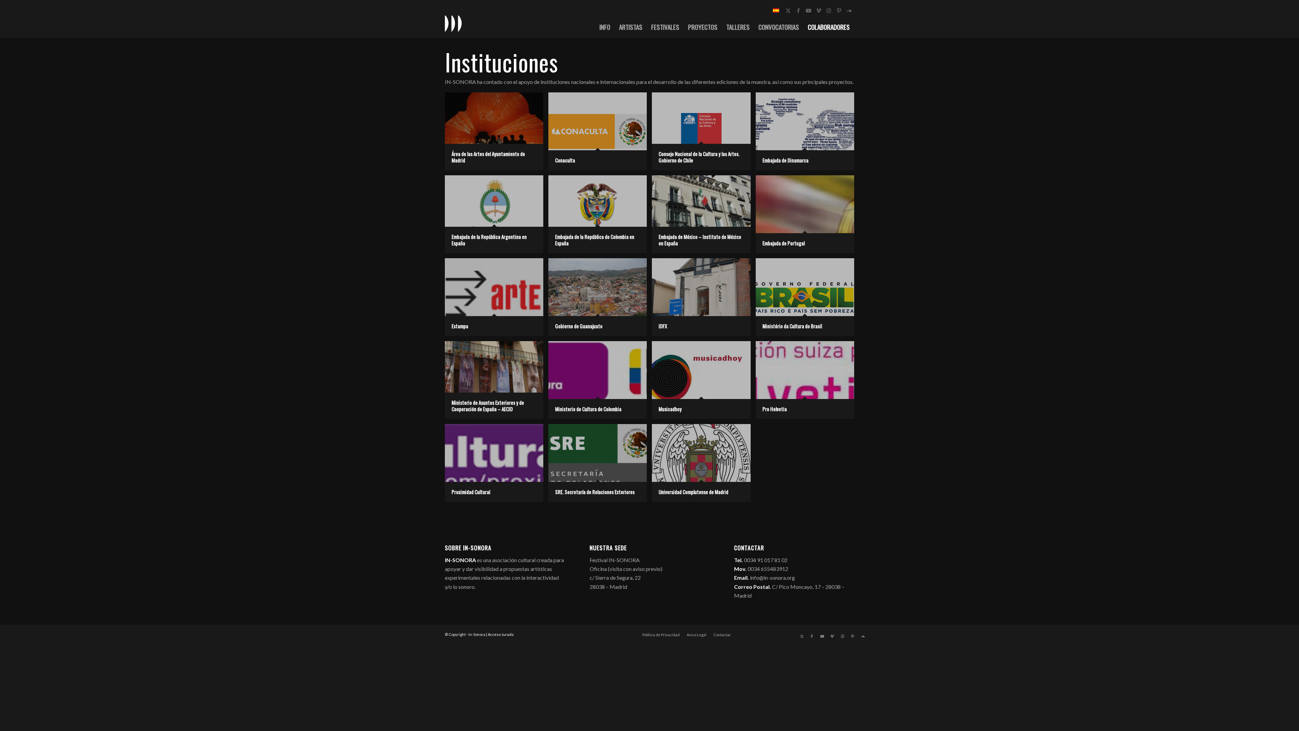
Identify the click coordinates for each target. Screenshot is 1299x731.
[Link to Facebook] (798, 10)
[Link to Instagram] (829, 10)
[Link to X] (788, 10)
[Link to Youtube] (808, 10)
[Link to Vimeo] (819, 10)
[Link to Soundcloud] (849, 10)
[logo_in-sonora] (453, 23)
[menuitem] (605, 27)
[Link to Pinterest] (839, 10)
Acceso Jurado (501, 634)
